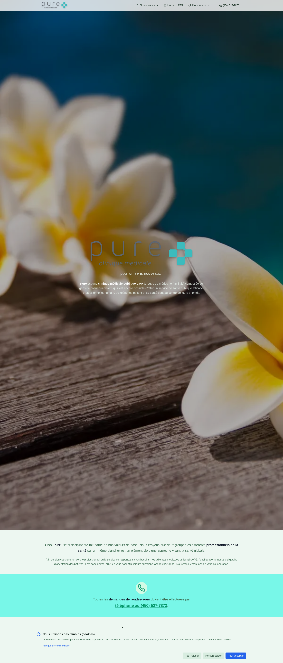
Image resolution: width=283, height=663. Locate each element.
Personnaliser (213, 655)
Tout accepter (236, 655)
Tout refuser (192, 655)
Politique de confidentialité (56, 645)
